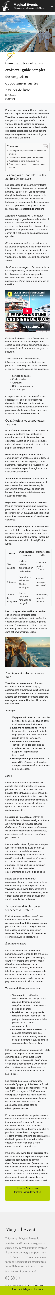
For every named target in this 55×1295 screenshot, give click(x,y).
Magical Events (26, 4)
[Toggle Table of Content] (44, 146)
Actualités (12, 95)
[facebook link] (18, 1278)
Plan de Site (33, 1285)
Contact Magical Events (27, 1289)
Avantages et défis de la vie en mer (24, 161)
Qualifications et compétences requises (26, 157)
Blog (41, 1285)
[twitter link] (13, 1278)
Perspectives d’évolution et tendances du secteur (26, 166)
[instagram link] (7, 1278)
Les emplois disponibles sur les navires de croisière (27, 152)
